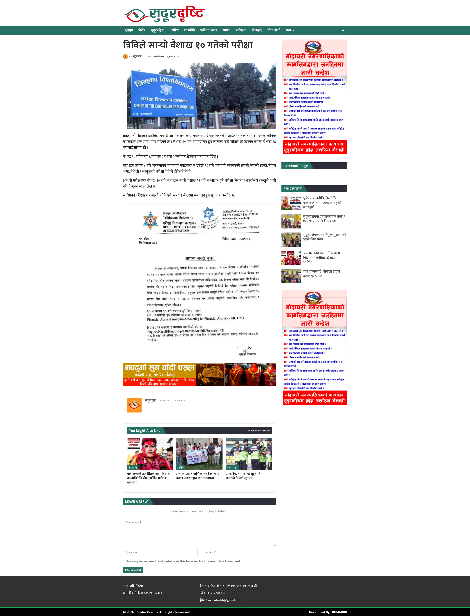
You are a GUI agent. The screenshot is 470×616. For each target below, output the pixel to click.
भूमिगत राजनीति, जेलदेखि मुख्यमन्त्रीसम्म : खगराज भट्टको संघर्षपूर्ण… (322, 202)
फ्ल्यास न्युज (232, 468)
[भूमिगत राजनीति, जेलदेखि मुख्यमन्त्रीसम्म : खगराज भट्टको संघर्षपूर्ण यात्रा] (291, 203)
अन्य (288, 30)
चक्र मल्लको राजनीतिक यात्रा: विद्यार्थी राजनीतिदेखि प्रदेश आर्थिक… (322, 257)
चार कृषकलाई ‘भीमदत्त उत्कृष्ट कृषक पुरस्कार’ (321, 274)
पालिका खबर (208, 30)
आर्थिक (181, 468)
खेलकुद (257, 30)
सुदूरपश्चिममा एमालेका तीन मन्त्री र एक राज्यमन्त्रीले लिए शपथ (324, 219)
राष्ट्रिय (175, 30)
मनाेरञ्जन (241, 30)
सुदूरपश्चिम (157, 30)
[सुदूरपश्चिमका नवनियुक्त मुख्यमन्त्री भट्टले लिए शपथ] (291, 240)
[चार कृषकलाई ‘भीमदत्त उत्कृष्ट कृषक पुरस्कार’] (291, 276)
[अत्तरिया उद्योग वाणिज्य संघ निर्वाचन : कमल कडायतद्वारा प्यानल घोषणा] (199, 454)
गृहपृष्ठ (129, 30)
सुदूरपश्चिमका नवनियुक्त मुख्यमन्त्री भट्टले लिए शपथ (324, 237)
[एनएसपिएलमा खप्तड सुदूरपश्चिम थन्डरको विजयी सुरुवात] (249, 454)
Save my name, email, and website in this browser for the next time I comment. (183, 561)
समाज (226, 30)
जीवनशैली (273, 30)
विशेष (141, 30)
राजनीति (189, 30)
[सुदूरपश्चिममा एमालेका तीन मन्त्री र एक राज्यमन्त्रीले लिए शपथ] (291, 221)
